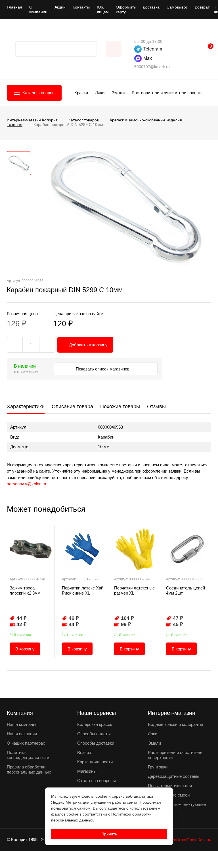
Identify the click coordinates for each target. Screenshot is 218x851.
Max (147, 58)
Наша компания (22, 724)
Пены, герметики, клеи (170, 785)
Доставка (151, 7)
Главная (14, 7)
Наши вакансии (22, 733)
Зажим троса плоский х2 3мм (25, 590)
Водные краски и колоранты (175, 724)
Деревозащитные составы (173, 776)
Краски (81, 92)
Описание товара (72, 406)
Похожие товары (120, 406)
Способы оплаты (94, 733)
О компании (38, 9)
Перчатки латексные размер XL (134, 590)
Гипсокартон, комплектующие (177, 804)
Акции (60, 7)
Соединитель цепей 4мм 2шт (185, 590)
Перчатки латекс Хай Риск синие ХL (82, 590)
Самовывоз (177, 7)
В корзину (25, 648)
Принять (109, 834)
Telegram (152, 49)
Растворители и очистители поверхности (172, 92)
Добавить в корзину (88, 344)
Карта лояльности (95, 761)
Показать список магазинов (103, 368)
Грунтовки (157, 766)
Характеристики (26, 406)
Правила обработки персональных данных (29, 769)
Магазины (87, 771)
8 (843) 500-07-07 (137, 33)
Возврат (202, 7)
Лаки (99, 92)
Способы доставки (95, 743)
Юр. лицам (103, 9)
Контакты (81, 7)
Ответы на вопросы (96, 780)
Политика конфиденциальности (28, 755)
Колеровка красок (94, 724)
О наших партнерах (26, 743)
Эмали (118, 92)
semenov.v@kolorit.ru (27, 483)
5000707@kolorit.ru (152, 66)
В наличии (22, 635)
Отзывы (156, 406)
